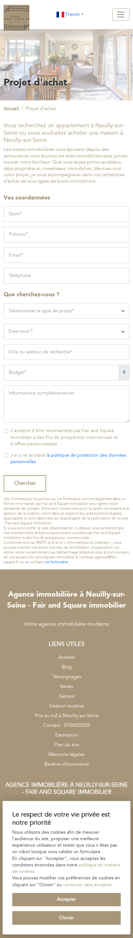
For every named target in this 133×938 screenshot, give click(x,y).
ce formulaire (56, 562)
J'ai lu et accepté (68, 458)
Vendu (66, 686)
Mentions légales (66, 754)
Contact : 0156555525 (66, 725)
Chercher (25, 483)
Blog (67, 667)
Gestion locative (66, 706)
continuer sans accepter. (88, 884)
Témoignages (66, 677)
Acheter (66, 657)
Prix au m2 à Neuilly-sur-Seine (66, 716)
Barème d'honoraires (66, 764)
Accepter (66, 899)
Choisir (66, 918)
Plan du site (66, 745)
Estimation (66, 735)
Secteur (67, 696)
